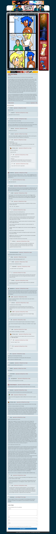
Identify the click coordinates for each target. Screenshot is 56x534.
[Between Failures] (28, 8)
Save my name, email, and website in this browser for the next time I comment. (20, 526)
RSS (46, 11)
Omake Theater (37, 532)
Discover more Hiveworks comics (13, 72)
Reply (25, 107)
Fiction (38, 11)
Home (10, 11)
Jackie (10, 75)
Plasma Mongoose (13, 384)
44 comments (11, 102)
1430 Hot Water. (12, 74)
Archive (24, 11)
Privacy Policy (28, 532)
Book (32, 11)
